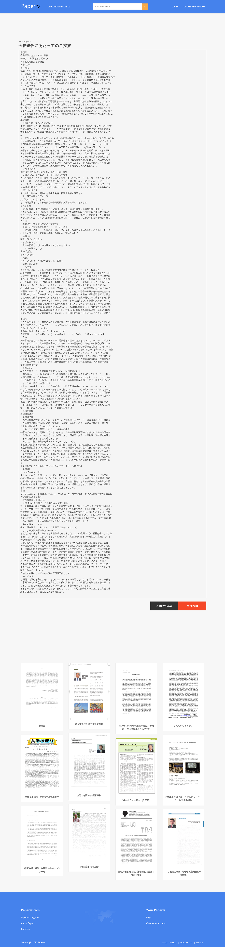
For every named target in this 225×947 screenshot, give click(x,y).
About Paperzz (28, 923)
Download (165, 605)
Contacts (25, 929)
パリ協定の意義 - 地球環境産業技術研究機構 (183, 873)
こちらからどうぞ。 (183, 725)
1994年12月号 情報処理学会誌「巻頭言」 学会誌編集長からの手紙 (136, 727)
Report (193, 605)
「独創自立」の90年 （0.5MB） (136, 800)
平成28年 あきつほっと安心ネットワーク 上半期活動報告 (183, 798)
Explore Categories (30, 917)
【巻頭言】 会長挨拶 (89, 866)
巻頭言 (42, 725)
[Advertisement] (112, 27)
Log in (149, 917)
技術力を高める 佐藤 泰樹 (89, 795)
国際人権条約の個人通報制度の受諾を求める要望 (136, 873)
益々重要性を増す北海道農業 (89, 724)
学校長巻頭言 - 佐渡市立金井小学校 (42, 796)
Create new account (156, 923)
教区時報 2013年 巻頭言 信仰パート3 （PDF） (41, 870)
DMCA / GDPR (186, 942)
